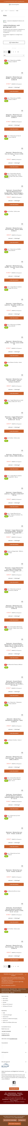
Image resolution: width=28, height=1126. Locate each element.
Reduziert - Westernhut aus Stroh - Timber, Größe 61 (14, 870)
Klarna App (5, 998)
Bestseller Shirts (13, 989)
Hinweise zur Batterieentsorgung (10, 1018)
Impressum (5, 1020)
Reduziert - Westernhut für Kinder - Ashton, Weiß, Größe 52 (14, 455)
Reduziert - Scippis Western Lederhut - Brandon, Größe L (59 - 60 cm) (14, 305)
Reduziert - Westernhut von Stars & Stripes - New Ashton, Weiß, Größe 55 (14, 758)
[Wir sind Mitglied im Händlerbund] (5, 1065)
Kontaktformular (13, 1038)
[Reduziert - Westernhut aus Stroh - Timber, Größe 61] (14, 860)
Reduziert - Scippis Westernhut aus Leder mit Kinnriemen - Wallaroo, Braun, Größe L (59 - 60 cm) (14, 569)
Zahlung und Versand (7, 1006)
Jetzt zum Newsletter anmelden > (9, 985)
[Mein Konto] (22, 7)
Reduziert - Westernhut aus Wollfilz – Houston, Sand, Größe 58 (14, 343)
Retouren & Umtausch (7, 1004)
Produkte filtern (15, 42)
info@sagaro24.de (5, 1035)
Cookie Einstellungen (7, 1014)
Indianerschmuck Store (7, 990)
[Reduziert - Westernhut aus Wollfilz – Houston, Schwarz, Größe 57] (14, 105)
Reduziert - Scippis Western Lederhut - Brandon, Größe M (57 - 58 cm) (14, 494)
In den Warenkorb (14, 91)
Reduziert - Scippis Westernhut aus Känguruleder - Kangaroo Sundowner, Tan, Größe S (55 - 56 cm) (14, 532)
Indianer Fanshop (22, 989)
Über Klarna (5, 1000)
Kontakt (4, 1002)
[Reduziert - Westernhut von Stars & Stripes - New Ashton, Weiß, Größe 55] (14, 747)
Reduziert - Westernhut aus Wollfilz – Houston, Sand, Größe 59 (14, 267)
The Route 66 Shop (17, 990)
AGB (4, 1013)
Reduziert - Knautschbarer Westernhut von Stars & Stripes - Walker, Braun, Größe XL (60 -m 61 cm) (14, 645)
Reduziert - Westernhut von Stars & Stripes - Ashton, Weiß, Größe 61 (14, 229)
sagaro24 (12, 992)
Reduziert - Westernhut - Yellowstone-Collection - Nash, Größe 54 (14, 720)
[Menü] (2, 7)
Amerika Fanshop (5, 989)
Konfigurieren (22, 1120)
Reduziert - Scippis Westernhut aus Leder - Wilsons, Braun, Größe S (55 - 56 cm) (14, 418)
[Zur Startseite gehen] (14, 4)
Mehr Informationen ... (19, 1117)
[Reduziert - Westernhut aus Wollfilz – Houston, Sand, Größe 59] (14, 256)
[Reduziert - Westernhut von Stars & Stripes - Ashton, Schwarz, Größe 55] (14, 369)
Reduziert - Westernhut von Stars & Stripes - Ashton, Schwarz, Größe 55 (14, 380)
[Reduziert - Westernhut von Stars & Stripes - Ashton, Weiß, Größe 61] (14, 218)
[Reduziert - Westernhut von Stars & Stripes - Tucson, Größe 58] (14, 143)
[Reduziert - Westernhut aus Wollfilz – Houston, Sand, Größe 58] (14, 332)
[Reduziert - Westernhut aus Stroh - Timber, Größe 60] (14, 822)
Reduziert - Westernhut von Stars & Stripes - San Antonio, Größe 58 (14, 607)
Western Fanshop (5, 992)
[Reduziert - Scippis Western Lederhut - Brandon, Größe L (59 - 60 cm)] (14, 294)
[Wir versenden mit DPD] (2, 1046)
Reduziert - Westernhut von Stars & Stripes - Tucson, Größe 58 (14, 154)
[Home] (2, 10)
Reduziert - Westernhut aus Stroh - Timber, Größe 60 (14, 833)
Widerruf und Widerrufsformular (10, 1022)
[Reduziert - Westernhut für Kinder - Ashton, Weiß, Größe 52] (14, 445)
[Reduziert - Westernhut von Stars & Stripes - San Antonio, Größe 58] (14, 596)
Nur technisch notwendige (10, 1120)
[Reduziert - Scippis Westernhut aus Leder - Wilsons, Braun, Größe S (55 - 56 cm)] (14, 407)
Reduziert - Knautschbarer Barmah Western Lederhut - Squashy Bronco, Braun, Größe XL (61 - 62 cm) (14, 909)
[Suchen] (15, 7)
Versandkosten (5, 1099)
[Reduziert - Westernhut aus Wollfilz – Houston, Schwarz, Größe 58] (14, 67)
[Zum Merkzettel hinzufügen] (22, 73)
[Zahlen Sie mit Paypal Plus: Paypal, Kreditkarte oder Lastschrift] (3, 1056)
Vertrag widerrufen (14, 1088)
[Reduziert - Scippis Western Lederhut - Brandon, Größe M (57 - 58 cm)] (14, 483)
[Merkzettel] (18, 7)
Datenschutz (5, 1016)
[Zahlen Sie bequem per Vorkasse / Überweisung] (2, 1056)
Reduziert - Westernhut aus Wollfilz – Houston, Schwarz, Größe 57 (14, 116)
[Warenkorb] (25, 7)
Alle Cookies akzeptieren (14, 1123)
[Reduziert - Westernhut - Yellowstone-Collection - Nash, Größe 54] (14, 709)
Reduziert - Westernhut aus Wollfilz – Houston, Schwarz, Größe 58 (14, 78)
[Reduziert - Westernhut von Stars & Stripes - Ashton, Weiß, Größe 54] (14, 936)
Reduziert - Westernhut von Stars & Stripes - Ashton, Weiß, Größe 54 (14, 947)
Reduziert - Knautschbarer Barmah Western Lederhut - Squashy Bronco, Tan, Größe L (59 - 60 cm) (14, 683)
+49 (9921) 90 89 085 (6, 1031)
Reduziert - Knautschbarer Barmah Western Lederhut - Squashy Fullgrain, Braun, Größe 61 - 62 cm (14, 796)
